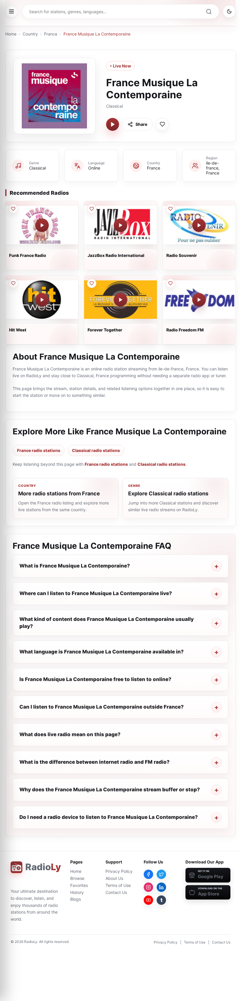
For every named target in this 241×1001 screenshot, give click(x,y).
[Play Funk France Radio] (42, 225)
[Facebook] (148, 874)
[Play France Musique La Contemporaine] (112, 124)
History (77, 892)
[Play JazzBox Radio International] (120, 225)
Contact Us (116, 892)
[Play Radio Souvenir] (199, 225)
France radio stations (38, 450)
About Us (114, 878)
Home (10, 33)
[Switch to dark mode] (229, 11)
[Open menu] (11, 11)
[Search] (209, 11)
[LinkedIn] (161, 887)
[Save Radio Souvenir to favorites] (170, 209)
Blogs (75, 899)
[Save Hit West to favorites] (13, 283)
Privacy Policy (119, 871)
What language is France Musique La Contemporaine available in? (101, 652)
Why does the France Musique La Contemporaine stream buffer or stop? (109, 789)
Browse (77, 878)
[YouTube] (148, 900)
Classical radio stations (96, 450)
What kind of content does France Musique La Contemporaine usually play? (106, 622)
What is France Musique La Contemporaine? (74, 566)
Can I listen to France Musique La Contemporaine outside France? (101, 707)
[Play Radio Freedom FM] (199, 299)
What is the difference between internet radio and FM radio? (94, 762)
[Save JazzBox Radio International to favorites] (91, 209)
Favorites (79, 885)
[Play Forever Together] (120, 299)
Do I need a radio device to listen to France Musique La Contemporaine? (108, 817)
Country (30, 33)
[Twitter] (161, 874)
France (50, 33)
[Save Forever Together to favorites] (91, 283)
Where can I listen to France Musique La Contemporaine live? (95, 593)
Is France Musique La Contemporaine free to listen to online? (95, 679)
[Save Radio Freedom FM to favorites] (170, 283)
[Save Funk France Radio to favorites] (13, 209)
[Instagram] (148, 887)
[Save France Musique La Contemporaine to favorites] (162, 124)
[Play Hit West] (42, 299)
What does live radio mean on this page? (69, 734)
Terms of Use (118, 885)
